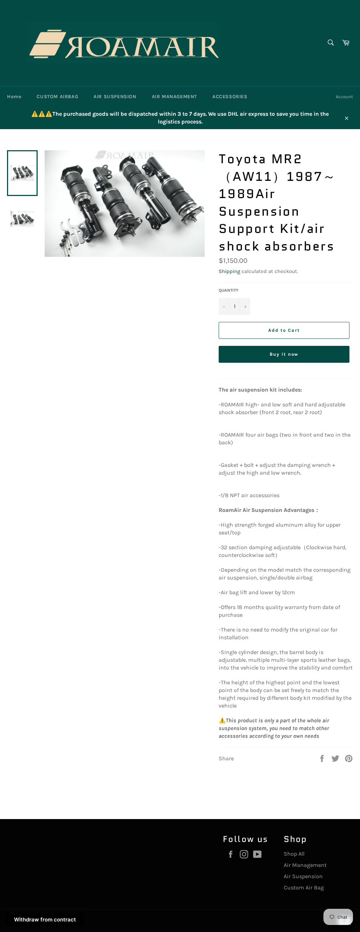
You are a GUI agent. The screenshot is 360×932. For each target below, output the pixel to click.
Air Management (305, 865)
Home (14, 97)
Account (344, 96)
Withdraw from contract (45, 919)
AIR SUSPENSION (115, 97)
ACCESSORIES (230, 97)
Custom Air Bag (304, 887)
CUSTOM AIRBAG (57, 97)
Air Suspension (303, 876)
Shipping (229, 271)
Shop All (294, 853)
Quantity (228, 290)
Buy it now (284, 354)
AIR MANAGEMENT (174, 97)
